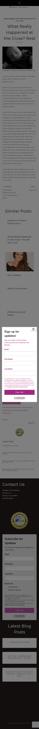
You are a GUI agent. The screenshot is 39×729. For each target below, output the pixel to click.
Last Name (8, 369)
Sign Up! (19, 392)
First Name (8, 359)
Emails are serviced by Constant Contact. (18, 386)
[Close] (33, 329)
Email (6, 349)
